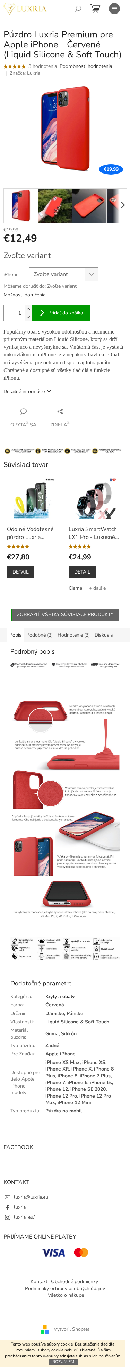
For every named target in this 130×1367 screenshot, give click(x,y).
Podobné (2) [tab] (39, 635)
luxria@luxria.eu (31, 1197)
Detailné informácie (24, 391)
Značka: (25, 73)
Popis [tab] (15, 635)
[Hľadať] (78, 9)
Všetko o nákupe (66, 1295)
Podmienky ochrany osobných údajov (65, 1288)
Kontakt (39, 1281)
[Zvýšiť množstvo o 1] (28, 309)
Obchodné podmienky (74, 1281)
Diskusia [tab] (104, 635)
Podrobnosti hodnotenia (86, 66)
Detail (20, 572)
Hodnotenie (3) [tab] (74, 635)
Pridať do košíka (65, 313)
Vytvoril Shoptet (71, 1329)
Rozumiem (63, 1362)
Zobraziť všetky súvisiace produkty (65, 614)
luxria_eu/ (24, 1217)
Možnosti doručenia (24, 295)
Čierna (75, 588)
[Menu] (114, 9)
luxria (20, 1207)
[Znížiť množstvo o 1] (28, 317)
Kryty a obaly (60, 996)
